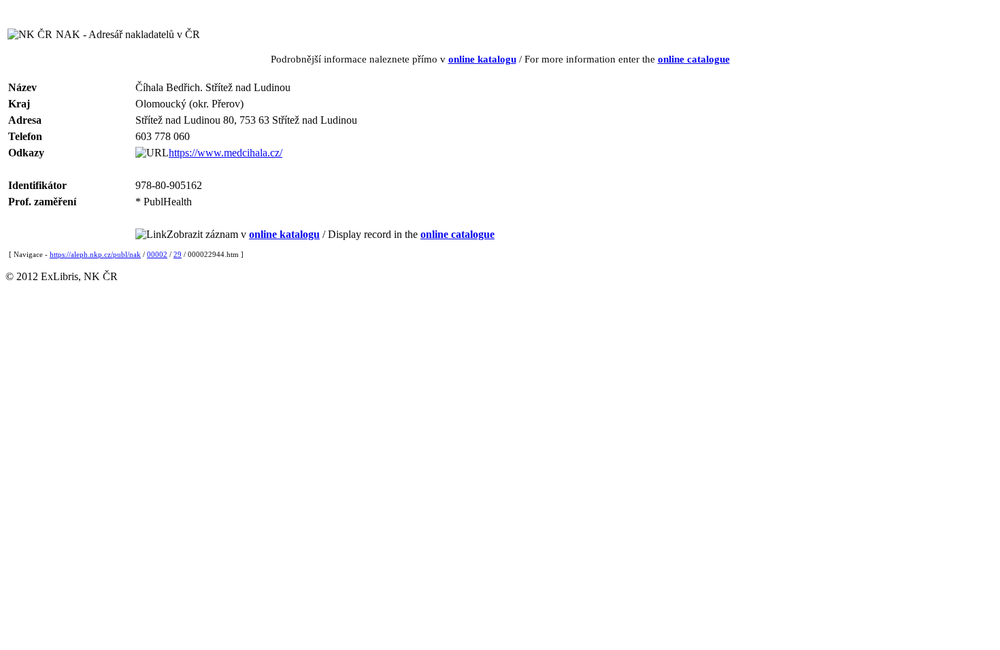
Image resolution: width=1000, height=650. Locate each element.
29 (177, 254)
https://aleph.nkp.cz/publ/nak (95, 254)
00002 (157, 254)
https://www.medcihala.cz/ (225, 152)
